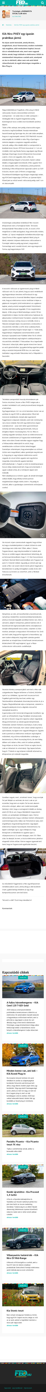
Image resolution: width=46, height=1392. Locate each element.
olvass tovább (12, 1033)
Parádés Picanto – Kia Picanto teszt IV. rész (23, 1143)
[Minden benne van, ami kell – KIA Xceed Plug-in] (23, 1055)
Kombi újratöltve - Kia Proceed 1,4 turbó (23, 1193)
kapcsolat (7, 1388)
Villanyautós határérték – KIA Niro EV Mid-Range (22, 1257)
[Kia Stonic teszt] (23, 1295)
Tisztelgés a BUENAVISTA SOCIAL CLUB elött (22, 12)
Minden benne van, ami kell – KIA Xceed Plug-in (22, 1072)
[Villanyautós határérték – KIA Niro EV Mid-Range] (23, 1239)
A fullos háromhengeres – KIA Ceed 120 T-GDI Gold (22, 1004)
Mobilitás (9, 25)
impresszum (28, 1388)
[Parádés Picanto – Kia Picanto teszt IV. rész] (23, 1126)
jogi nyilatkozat (17, 1388)
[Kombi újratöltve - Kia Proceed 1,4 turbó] (23, 1176)
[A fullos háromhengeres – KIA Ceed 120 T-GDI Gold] (23, 987)
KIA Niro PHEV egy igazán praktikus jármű (26, 25)
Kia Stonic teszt (15, 1310)
